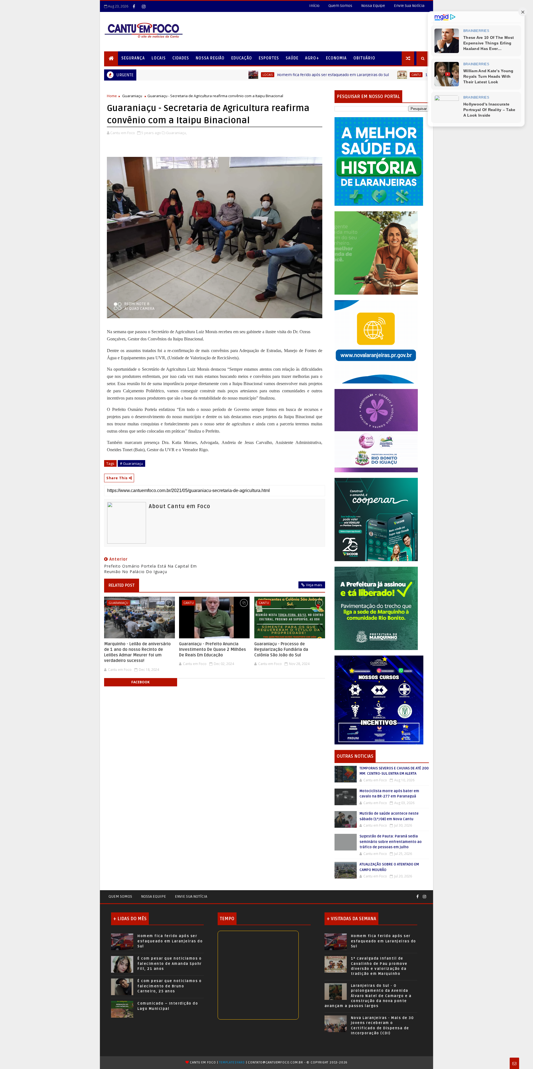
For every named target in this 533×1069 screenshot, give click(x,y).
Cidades (180, 58)
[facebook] (134, 6)
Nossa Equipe (373, 5)
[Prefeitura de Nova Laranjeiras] (376, 341)
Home (112, 95)
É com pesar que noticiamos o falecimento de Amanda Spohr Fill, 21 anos (169, 963)
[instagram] (143, 6)
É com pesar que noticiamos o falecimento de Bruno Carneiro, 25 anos (169, 986)
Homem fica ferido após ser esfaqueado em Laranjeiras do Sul (279, 74)
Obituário (364, 58)
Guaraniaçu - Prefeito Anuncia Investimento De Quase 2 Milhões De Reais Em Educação (212, 649)
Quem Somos (340, 5)
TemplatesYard (232, 1062)
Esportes (269, 58)
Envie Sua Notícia (409, 5)
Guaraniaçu (132, 95)
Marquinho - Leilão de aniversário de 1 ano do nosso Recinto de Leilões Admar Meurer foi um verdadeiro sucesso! (137, 652)
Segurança (133, 58)
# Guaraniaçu (131, 463)
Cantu (362, 75)
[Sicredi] (376, 252)
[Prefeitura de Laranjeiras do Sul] (379, 161)
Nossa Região (210, 58)
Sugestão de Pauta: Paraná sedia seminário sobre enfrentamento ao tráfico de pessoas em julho (390, 841)
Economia (336, 58)
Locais (159, 58)
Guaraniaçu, (176, 132)
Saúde (292, 58)
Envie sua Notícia (191, 896)
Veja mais (314, 584)
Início (314, 5)
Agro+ (312, 58)
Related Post (122, 585)
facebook (140, 682)
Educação (241, 58)
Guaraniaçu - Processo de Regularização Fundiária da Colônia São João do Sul (281, 649)
